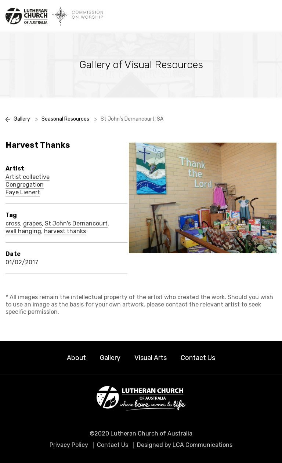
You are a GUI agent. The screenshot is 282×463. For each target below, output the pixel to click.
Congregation (25, 184)
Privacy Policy (69, 444)
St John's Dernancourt (76, 223)
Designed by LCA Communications (184, 444)
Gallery (110, 358)
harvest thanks (65, 231)
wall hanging (23, 231)
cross (13, 223)
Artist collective (28, 177)
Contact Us (198, 358)
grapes (32, 223)
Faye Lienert (23, 192)
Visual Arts (150, 358)
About (76, 358)
